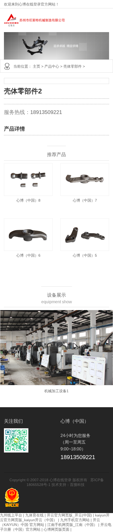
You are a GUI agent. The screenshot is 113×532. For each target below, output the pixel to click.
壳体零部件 (72, 66)
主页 (36, 66)
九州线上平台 (11, 515)
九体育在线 (34, 515)
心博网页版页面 (56, 529)
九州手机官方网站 (75, 520)
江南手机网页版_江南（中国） (72, 525)
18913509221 (46, 112)
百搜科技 (77, 485)
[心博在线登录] (34, 20)
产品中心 (51, 66)
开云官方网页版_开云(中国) (69, 515)
